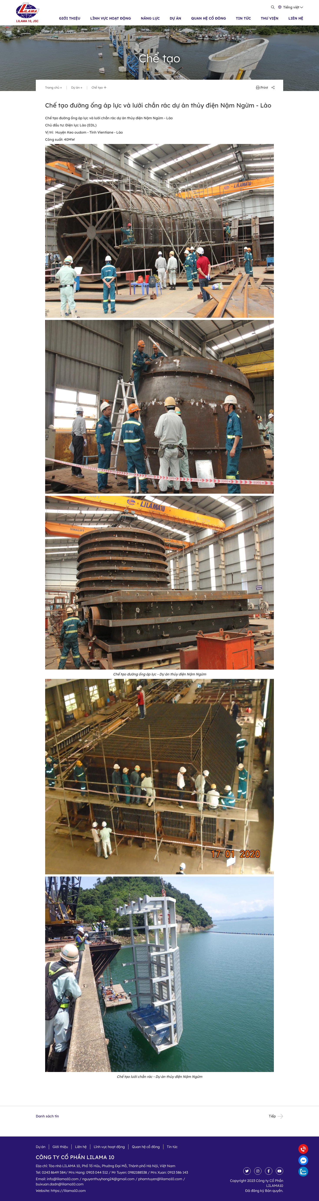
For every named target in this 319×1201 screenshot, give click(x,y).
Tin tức (243, 18)
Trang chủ (52, 87)
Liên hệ (295, 18)
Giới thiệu (69, 18)
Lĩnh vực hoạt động (110, 18)
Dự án (175, 18)
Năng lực (150, 18)
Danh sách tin (47, 1116)
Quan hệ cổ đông (208, 18)
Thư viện (269, 18)
